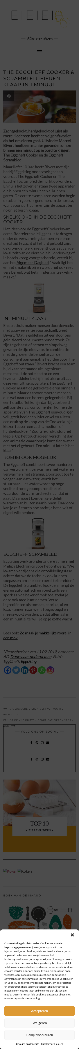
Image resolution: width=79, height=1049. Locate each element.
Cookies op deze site (27, 1044)
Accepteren (39, 1011)
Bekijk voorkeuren (39, 1035)
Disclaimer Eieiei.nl (52, 1044)
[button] (72, 935)
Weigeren (39, 1023)
